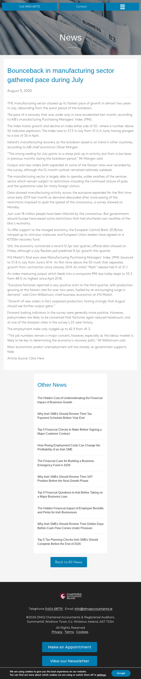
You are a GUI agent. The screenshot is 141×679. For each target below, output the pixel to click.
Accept (121, 673)
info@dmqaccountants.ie (93, 609)
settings (101, 675)
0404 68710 (54, 609)
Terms (69, 632)
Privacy (57, 632)
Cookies (82, 632)
